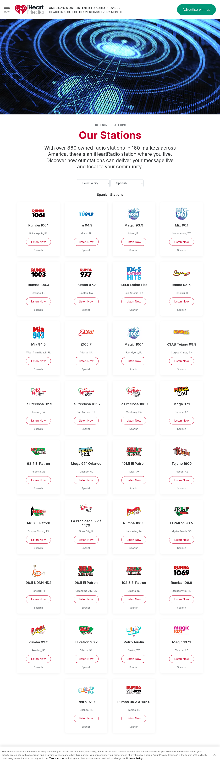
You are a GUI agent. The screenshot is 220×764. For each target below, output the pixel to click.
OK (137, 471)
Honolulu (180, 292)
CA (43, 412)
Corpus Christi (179, 352)
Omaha (132, 590)
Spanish (38, 250)
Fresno (36, 412)
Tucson (179, 412)
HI (187, 292)
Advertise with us (196, 10)
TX (189, 233)
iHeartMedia (29, 9)
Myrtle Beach (179, 531)
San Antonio (179, 233)
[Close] (214, 755)
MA (91, 292)
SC (189, 531)
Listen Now (38, 242)
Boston (84, 292)
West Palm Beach (36, 352)
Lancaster (131, 531)
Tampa (132, 709)
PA (46, 233)
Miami (84, 233)
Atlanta (84, 352)
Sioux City (84, 531)
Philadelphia (36, 233)
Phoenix (36, 471)
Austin (131, 650)
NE (138, 590)
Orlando (36, 292)
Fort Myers (132, 352)
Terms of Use (56, 758)
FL (90, 233)
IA (92, 531)
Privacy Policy (134, 758)
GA (90, 352)
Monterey (131, 412)
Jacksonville (179, 590)
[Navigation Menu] (7, 9)
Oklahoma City (83, 590)
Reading (36, 650)
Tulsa (131, 471)
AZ (186, 412)
